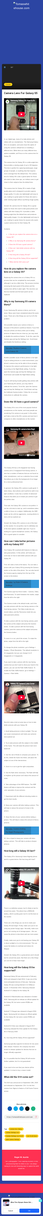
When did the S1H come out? (18, 262)
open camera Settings (12, 1139)
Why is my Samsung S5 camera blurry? (22, 241)
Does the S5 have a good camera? (20, 244)
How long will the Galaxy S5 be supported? (23, 258)
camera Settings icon (12, 1132)
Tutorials (8, 84)
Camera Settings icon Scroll (14, 1136)
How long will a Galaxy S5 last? (19, 254)
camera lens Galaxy (16, 1129)
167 (12, 67)
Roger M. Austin (21, 1157)
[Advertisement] (21, 35)
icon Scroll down (32, 1136)
